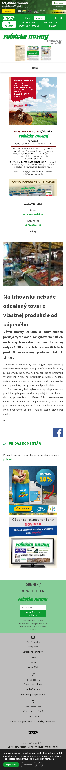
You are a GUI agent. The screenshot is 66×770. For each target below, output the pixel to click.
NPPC (30, 746)
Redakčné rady (33, 689)
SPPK (10, 746)
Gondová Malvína (33, 214)
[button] (33, 613)
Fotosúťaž (33, 667)
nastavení (49, 758)
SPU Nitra (20, 746)
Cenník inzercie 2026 (33, 711)
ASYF (55, 746)
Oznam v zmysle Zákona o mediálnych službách (33, 721)
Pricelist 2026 (33, 716)
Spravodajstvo (33, 224)
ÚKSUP (47, 746)
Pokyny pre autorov (33, 684)
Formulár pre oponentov (33, 694)
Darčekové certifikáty (33, 651)
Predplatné (33, 646)
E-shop (33, 656)
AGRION (39, 746)
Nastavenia (28, 764)
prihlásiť (7, 459)
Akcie (33, 662)
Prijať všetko (11, 764)
